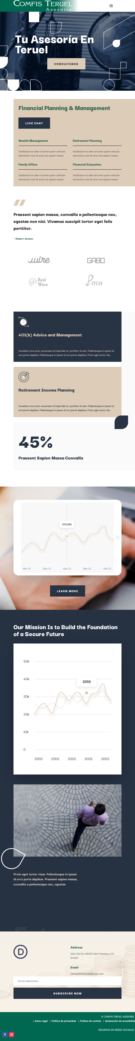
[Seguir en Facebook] (5, 1034)
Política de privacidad (64, 1021)
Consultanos (66, 63)
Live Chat (34, 123)
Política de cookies (90, 1021)
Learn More (67, 591)
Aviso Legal (41, 1021)
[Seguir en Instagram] (11, 1034)
